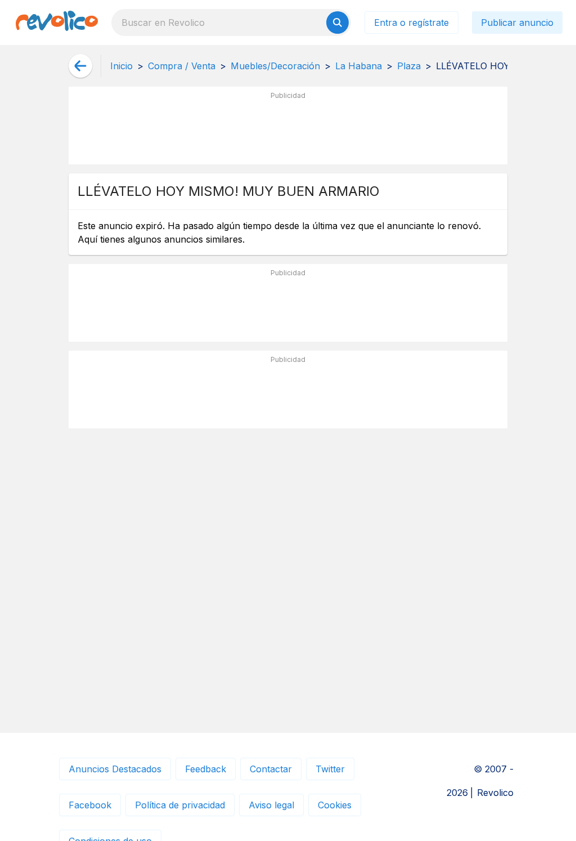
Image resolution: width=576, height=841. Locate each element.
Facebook (90, 805)
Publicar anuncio (517, 22)
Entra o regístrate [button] (411, 22)
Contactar (271, 769)
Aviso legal (271, 805)
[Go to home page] (57, 22)
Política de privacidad (180, 805)
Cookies (335, 805)
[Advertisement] (288, 130)
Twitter (330, 769)
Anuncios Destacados (115, 769)
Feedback (205, 769)
